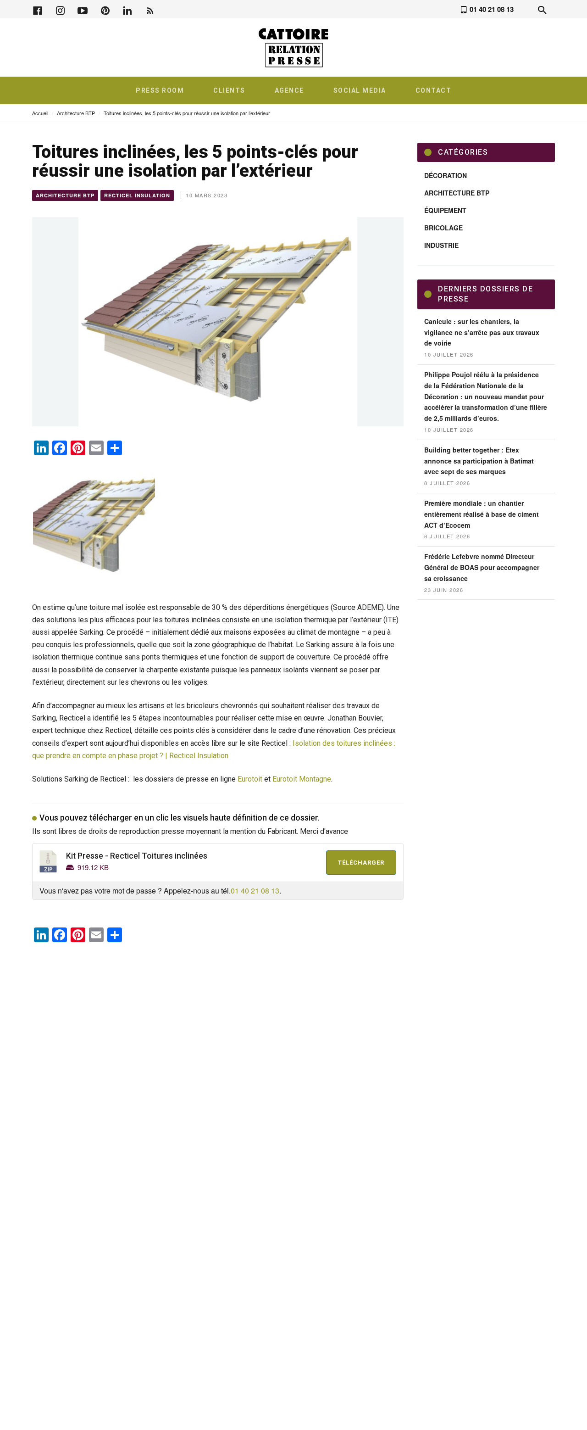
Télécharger (361, 862)
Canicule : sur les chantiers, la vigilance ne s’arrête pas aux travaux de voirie (481, 332)
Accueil (40, 113)
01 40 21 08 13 (255, 890)
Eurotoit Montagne (301, 779)
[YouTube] (82, 9)
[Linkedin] (127, 9)
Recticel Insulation (137, 195)
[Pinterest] (105, 9)
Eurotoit (250, 779)
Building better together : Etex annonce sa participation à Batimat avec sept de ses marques (479, 460)
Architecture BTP (76, 113)
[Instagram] (60, 9)
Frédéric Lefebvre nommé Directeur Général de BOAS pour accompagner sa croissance (481, 567)
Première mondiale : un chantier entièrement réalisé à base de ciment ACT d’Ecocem (481, 514)
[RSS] (149, 9)
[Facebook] (37, 9)
